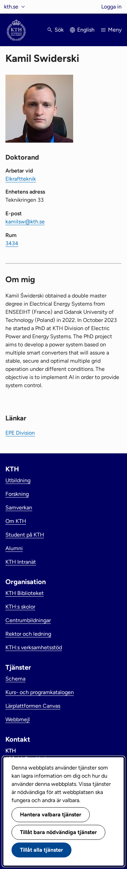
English (85, 29)
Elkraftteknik (20, 179)
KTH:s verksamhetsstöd (33, 647)
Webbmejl (17, 719)
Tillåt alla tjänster (41, 850)
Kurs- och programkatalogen (39, 692)
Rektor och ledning (28, 634)
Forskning (17, 494)
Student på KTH (24, 534)
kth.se (11, 6)
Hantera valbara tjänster (50, 814)
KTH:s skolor (20, 606)
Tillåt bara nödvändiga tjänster (58, 832)
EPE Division (20, 433)
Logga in (111, 6)
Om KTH (15, 521)
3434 (11, 243)
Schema (15, 678)
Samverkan (18, 507)
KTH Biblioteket (24, 593)
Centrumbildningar (28, 620)
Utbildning (17, 480)
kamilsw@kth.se (25, 221)
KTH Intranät (20, 562)
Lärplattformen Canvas (32, 706)
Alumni (14, 548)
